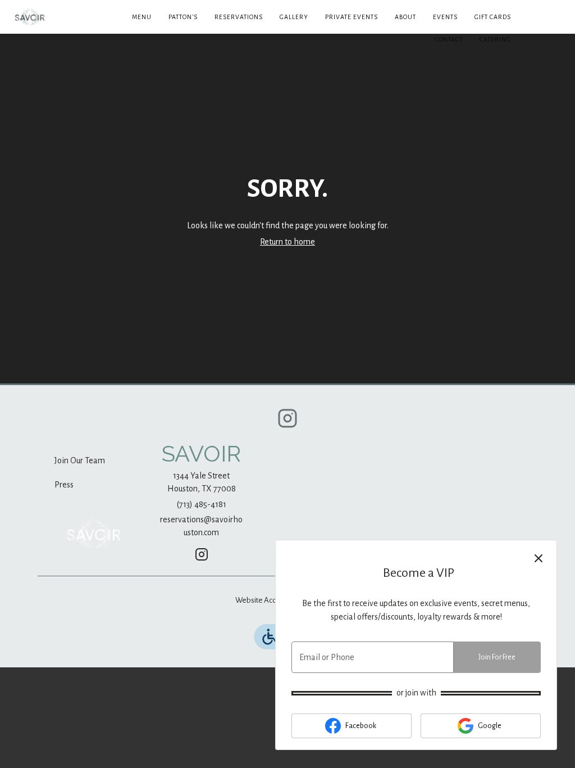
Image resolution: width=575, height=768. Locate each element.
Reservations (239, 16)
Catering (495, 39)
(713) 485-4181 (201, 504)
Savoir (93, 533)
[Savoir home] (59, 17)
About (405, 16)
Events (445, 16)
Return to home (287, 241)
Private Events (351, 16)
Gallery (294, 16)
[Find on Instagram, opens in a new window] (287, 422)
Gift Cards (492, 16)
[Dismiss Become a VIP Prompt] (538, 558)
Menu (142, 16)
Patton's (183, 16)
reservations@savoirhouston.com (201, 526)
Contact (449, 39)
